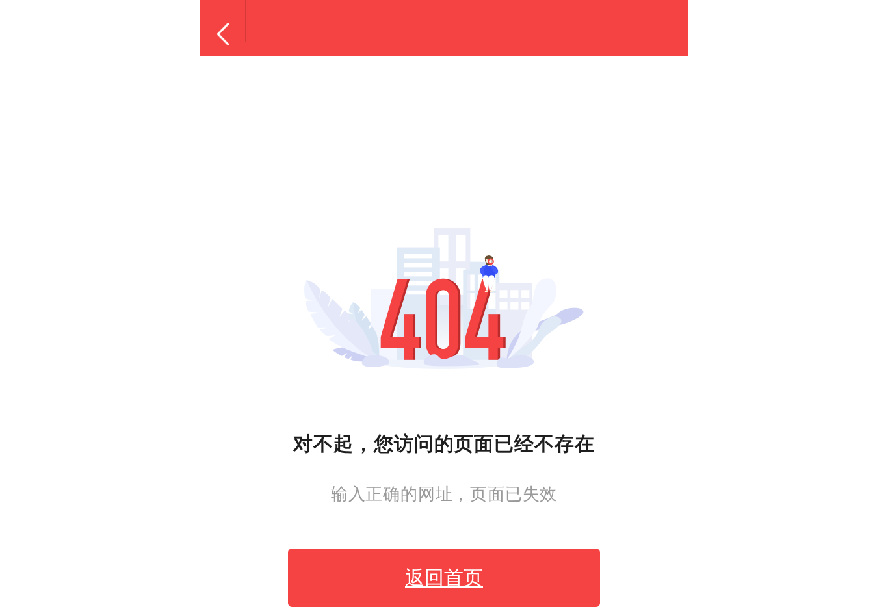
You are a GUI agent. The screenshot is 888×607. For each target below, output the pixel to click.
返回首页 (444, 577)
